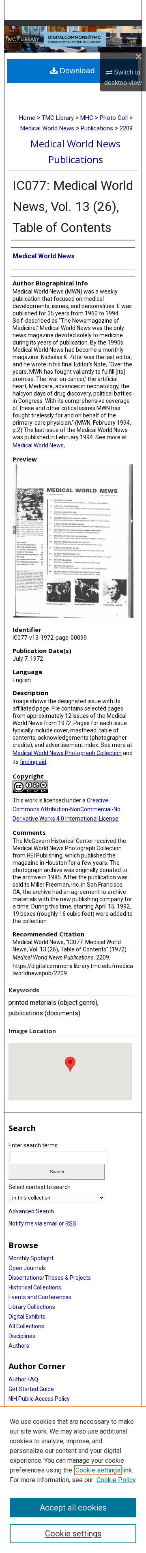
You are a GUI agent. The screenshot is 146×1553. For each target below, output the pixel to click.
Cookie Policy (116, 1480)
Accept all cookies (73, 1508)
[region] (73, 1479)
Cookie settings (97, 1470)
